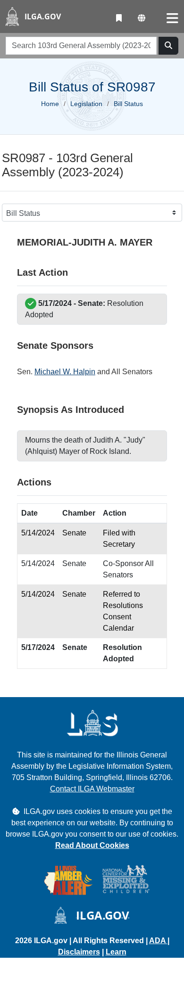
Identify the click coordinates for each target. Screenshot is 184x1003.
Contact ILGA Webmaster (92, 789)
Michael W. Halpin (64, 372)
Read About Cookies (92, 845)
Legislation (86, 103)
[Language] (141, 18)
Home (50, 103)
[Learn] (119, 18)
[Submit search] (168, 46)
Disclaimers (79, 952)
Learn (116, 952)
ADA (158, 941)
